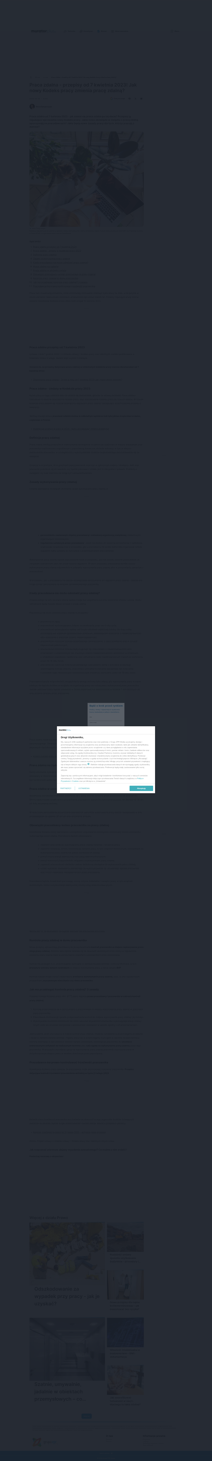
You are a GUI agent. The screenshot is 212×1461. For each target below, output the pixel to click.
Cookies (75, 781)
